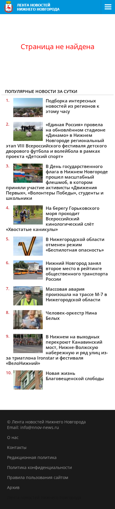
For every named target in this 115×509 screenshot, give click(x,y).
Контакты (17, 447)
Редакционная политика (32, 457)
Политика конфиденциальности (39, 467)
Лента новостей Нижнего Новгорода (44, 497)
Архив (13, 487)
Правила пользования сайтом (37, 477)
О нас (13, 437)
